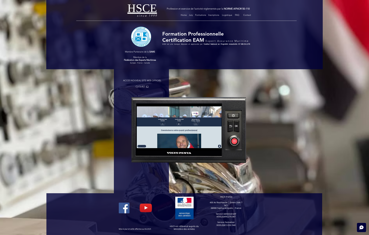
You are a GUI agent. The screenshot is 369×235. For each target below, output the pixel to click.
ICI (147, 86)
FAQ (237, 15)
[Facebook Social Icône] (124, 208)
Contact (247, 15)
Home (184, 15)
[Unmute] (145, 146)
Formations (201, 15)
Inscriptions (214, 15)
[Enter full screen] (218, 146)
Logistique (228, 15)
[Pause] (140, 146)
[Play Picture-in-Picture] (213, 146)
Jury (190, 15)
